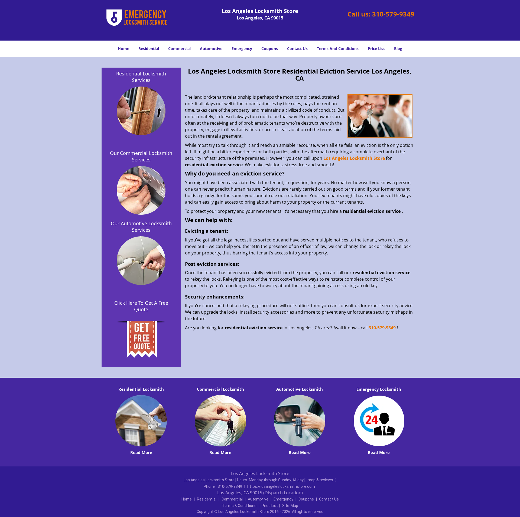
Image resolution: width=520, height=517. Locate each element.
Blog (398, 48)
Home (123, 48)
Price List (376, 48)
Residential (148, 48)
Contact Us (297, 48)
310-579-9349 (393, 13)
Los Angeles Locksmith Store (354, 158)
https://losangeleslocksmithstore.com (281, 486)
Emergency (242, 48)
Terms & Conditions (239, 505)
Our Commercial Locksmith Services (141, 156)
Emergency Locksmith (378, 389)
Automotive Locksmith (299, 389)
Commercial (179, 48)
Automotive (211, 48)
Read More (141, 452)
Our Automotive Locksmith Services (141, 226)
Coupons (269, 48)
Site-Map (290, 505)
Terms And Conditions (338, 48)
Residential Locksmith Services (141, 76)
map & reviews (321, 480)
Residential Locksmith (141, 389)
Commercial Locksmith (220, 389)
